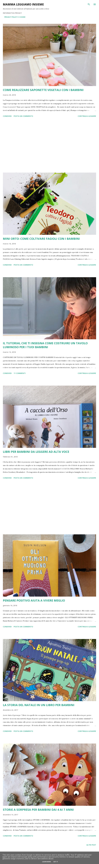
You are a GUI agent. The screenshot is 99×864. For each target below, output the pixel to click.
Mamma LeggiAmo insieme (23, 4)
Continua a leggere (87, 116)
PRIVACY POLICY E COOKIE (14, 17)
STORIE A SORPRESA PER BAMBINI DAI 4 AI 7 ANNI (38, 810)
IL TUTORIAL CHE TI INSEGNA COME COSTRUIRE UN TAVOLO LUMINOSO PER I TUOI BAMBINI (45, 345)
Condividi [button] (7, 116)
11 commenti (20, 373)
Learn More (46, 862)
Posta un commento (23, 116)
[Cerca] (88, 4)
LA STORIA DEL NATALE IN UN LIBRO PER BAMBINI (38, 705)
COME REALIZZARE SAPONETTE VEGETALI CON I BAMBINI (43, 90)
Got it (55, 862)
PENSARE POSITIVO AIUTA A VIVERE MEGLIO (34, 600)
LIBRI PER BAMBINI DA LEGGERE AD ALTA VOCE (36, 452)
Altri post (91, 845)
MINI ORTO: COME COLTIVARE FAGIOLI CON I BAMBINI (41, 239)
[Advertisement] (49, 145)
